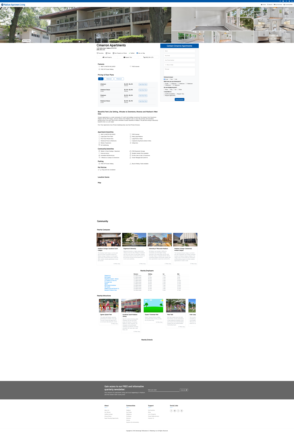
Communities (289, 4)
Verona (128, 420)
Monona (128, 418)
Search (270, 4)
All (101, 79)
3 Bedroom (190, 83)
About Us (107, 410)
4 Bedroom (168, 85)
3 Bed (119, 79)
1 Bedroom (173, 83)
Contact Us (151, 418)
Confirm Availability (170, 94)
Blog (149, 412)
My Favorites (278, 4)
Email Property (179, 99)
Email (166, 79)
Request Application (170, 95)
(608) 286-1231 (101, 49)
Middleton (129, 414)
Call (176, 79)
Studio (166, 83)
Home (264, 4)
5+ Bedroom (176, 85)
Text (171, 79)
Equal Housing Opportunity (111, 418)
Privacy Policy (108, 416)
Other (180, 89)
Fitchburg (128, 416)
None (166, 89)
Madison (128, 410)
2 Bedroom (182, 83)
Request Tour (180, 94)
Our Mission (107, 412)
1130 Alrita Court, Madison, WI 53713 (107, 48)
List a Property (152, 414)
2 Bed (109, 79)
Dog (171, 89)
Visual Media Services (153, 416)
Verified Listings (109, 414)
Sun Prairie (129, 412)
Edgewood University (129, 248)
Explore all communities (132, 422)
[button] (22, 26)
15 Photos (26, 40)
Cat (175, 89)
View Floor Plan (143, 84)
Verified (132, 53)
